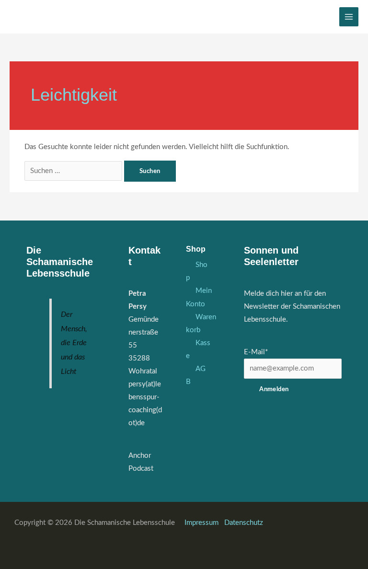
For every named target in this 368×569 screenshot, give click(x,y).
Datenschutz (243, 522)
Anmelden (273, 389)
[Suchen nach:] (74, 170)
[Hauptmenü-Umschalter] (348, 16)
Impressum (202, 522)
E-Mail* (256, 352)
